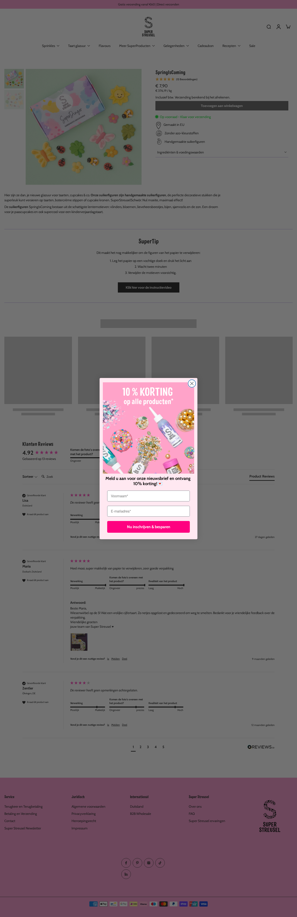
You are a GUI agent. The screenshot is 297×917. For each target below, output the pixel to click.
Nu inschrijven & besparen (148, 526)
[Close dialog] (192, 383)
